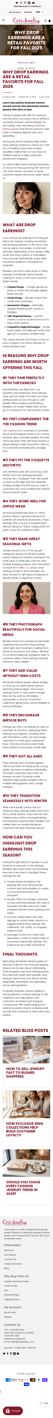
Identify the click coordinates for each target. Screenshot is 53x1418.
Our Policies (10, 1254)
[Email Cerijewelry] (33, 2)
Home (21, 68)
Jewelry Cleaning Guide (16, 1281)
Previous (23, 63)
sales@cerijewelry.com (22, 1341)
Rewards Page (11, 1294)
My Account (15, 12)
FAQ (6, 1290)
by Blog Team (9, 97)
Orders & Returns (13, 1263)
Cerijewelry (30, 1373)
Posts (31, 68)
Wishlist (28, 12)
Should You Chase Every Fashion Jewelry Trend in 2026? (23, 1188)
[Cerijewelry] (26, 20)
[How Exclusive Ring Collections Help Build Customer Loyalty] (26, 1104)
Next (32, 63)
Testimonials (10, 1285)
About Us (9, 1250)
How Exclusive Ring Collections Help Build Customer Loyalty (24, 1129)
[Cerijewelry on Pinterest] (25, 2)
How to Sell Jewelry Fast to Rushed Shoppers (25, 1072)
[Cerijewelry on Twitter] (17, 2)
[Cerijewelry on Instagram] (29, 2)
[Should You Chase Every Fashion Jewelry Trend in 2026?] (26, 1163)
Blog (6, 1268)
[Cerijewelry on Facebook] (21, 2)
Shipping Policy (12, 1299)
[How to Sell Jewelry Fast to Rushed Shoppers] (26, 1050)
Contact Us (10, 1259)
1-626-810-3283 (11, 1335)
